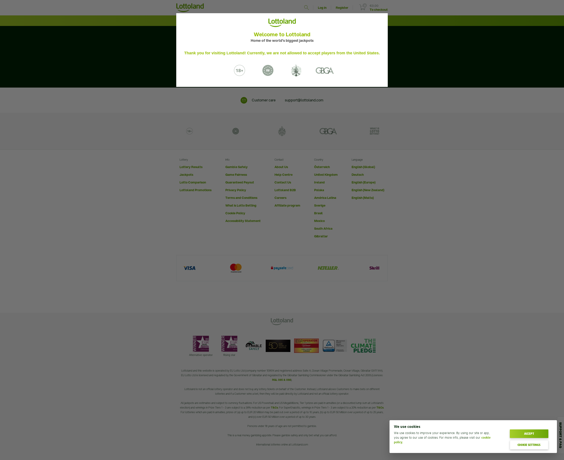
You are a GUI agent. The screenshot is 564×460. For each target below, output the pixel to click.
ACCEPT (529, 434)
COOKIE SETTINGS (529, 445)
